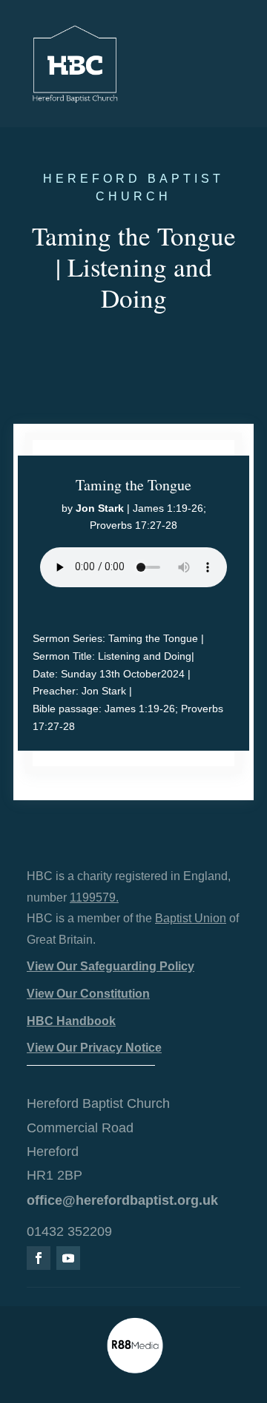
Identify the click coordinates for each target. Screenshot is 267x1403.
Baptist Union (190, 918)
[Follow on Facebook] (38, 1258)
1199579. (94, 897)
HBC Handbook (71, 1021)
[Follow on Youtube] (68, 1258)
